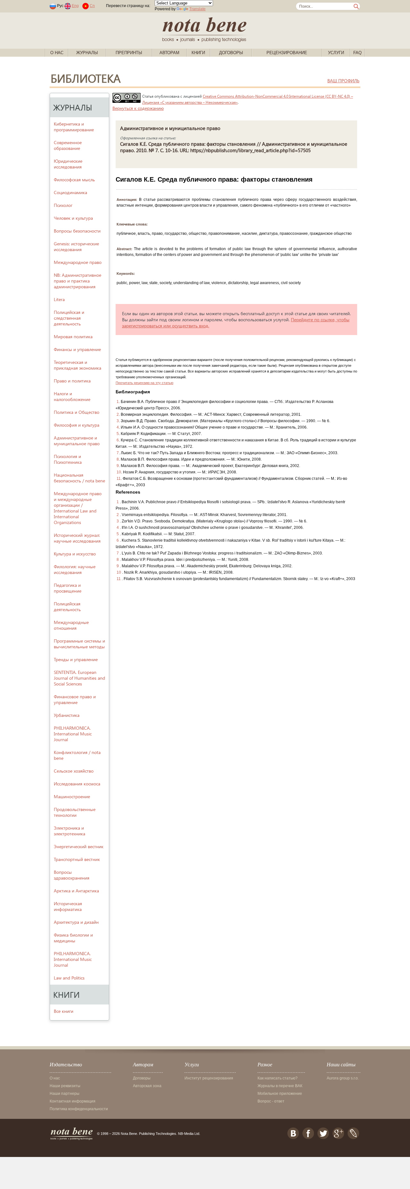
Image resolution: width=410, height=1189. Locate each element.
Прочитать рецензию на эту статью (144, 383)
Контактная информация (72, 1101)
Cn (92, 6)
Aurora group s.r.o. (343, 1078)
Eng (75, 6)
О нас (56, 52)
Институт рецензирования (208, 1078)
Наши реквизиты (65, 1086)
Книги (198, 52)
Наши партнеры (64, 1093)
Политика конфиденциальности (79, 1109)
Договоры (231, 52)
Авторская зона (147, 1086)
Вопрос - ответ (271, 1101)
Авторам (169, 52)
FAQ (357, 52)
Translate (197, 9)
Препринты (129, 52)
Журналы (87, 52)
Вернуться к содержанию (138, 108)
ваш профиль (343, 81)
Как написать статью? (278, 1078)
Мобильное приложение (280, 1093)
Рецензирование (286, 52)
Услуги (336, 52)
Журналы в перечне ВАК (280, 1086)
